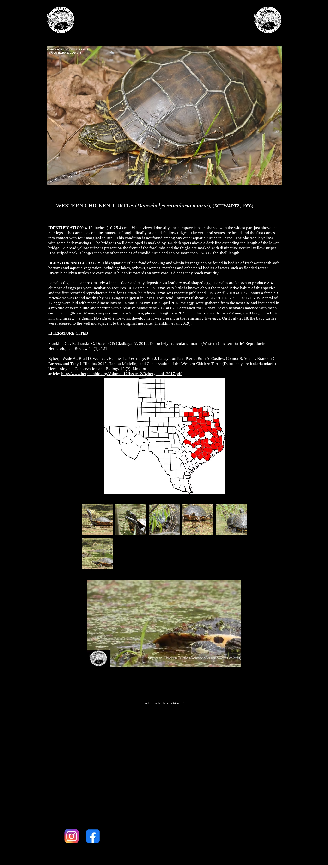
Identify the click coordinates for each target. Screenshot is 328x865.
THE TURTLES (150, 37)
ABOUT (99, 37)
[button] (235, 661)
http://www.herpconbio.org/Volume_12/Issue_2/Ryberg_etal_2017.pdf (121, 373)
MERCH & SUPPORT (219, 37)
